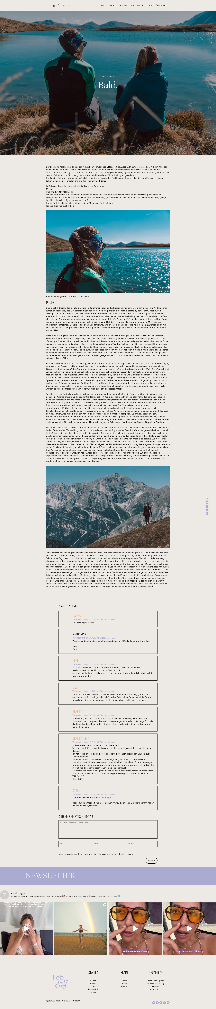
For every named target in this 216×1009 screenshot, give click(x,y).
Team (124, 984)
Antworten (111, 619)
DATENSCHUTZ (67, 1001)
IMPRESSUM (77, 1001)
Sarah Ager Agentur (155, 981)
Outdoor (93, 987)
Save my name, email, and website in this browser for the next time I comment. (96, 855)
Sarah (124, 981)
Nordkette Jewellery (155, 984)
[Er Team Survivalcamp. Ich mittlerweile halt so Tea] (135, 928)
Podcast (155, 987)
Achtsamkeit (93, 990)
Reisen (93, 981)
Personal (111, 76)
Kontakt (124, 987)
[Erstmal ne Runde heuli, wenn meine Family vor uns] (26, 928)
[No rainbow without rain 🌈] (81, 928)
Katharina (79, 634)
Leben (103, 76)
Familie (93, 984)
